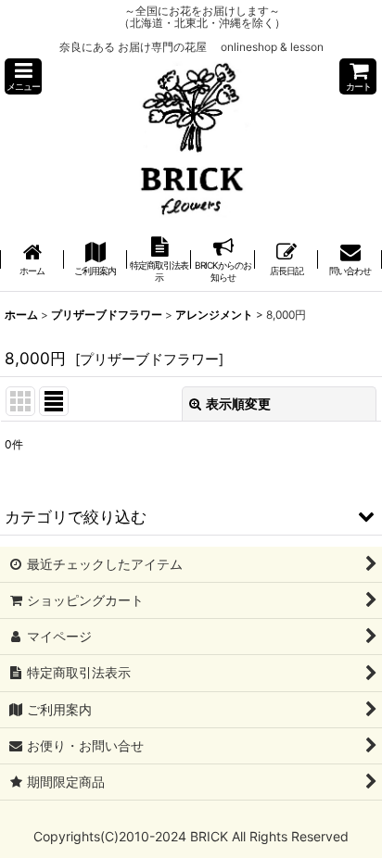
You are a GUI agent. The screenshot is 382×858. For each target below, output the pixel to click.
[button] (23, 76)
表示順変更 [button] (238, 403)
